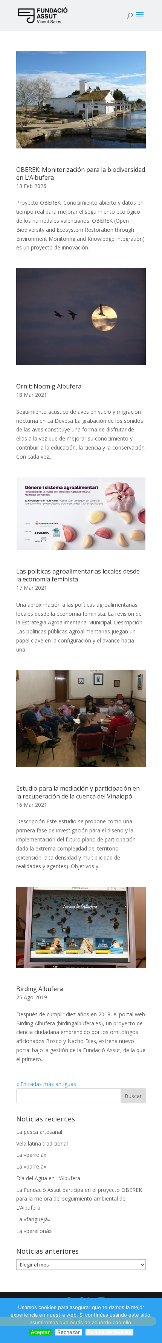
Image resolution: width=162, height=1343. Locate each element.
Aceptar (40, 1332)
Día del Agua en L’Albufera (48, 1178)
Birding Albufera (39, 989)
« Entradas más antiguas (46, 1084)
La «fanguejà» (33, 1219)
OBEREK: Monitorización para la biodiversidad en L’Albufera (80, 173)
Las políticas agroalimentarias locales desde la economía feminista (78, 575)
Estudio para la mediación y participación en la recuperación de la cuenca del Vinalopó (78, 792)
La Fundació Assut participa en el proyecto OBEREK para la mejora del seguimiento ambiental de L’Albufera (79, 1198)
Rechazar (68, 1332)
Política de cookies (109, 1332)
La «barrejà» (31, 1154)
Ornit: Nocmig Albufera (48, 386)
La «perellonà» (34, 1230)
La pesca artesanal (39, 1131)
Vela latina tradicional (42, 1143)
